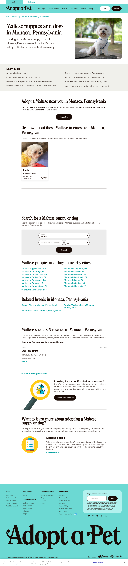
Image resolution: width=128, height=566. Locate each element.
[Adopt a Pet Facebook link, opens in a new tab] (85, 515)
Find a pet (9, 495)
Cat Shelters (27, 508)
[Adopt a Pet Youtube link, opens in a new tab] (98, 515)
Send (112, 498)
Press (43, 503)
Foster (83, 8)
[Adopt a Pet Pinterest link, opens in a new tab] (94, 515)
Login (105, 8)
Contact (43, 500)
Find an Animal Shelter (65, 398)
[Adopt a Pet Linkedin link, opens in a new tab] (105, 515)
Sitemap (62, 495)
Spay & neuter (11, 500)
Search (64, 250)
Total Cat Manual (12, 506)
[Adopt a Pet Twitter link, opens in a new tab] (89, 515)
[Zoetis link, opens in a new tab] (119, 556)
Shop (91, 8)
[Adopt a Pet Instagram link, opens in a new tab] (102, 515)
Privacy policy (64, 498)
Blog (42, 498)
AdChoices (63, 511)
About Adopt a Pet (47, 495)
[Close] (125, 562)
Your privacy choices (66, 514)
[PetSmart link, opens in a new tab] (103, 556)
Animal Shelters (28, 503)
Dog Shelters (27, 505)
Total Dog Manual (12, 503)
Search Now (64, 117)
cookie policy (12, 564)
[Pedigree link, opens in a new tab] (112, 556)
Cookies (62, 503)
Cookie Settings (52, 557)
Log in (25, 514)
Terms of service (64, 500)
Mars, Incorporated (65, 508)
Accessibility (63, 506)
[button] (42, 178)
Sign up (116, 8)
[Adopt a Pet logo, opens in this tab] (64, 538)
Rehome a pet (11, 498)
